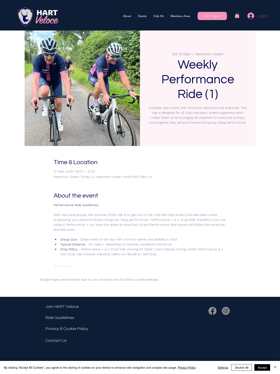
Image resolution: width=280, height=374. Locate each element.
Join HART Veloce (62, 307)
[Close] (275, 367)
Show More (62, 266)
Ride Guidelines (59, 318)
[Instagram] (226, 311)
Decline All (241, 367)
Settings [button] (223, 367)
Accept (262, 367)
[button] (142, 16)
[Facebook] (212, 311)
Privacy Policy (187, 367)
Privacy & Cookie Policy (66, 329)
